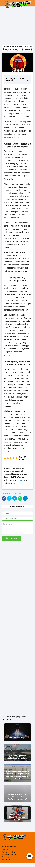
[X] (14, 498)
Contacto (5, 850)
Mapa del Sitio (7, 859)
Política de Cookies (8, 852)
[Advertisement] (17, 26)
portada (20, 480)
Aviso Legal (6, 857)
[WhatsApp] (20, 498)
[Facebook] (4, 498)
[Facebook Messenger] (9, 498)
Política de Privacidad (9, 854)
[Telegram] (25, 498)
